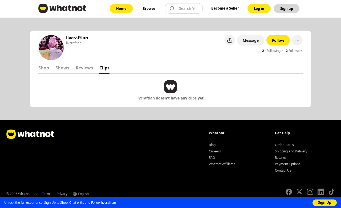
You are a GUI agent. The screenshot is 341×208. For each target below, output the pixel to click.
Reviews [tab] (84, 68)
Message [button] (251, 40)
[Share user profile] (229, 40)
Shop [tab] (43, 68)
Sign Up (324, 202)
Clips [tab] (104, 68)
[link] (121, 8)
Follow (278, 40)
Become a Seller (225, 8)
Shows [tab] (62, 68)
